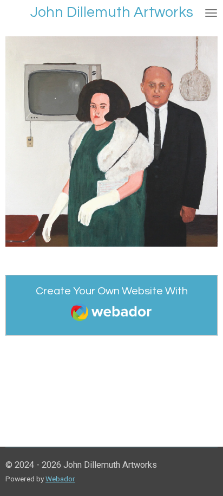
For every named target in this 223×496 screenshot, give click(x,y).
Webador (60, 478)
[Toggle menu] (211, 12)
